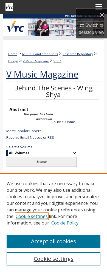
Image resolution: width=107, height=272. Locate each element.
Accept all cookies (53, 241)
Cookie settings (32, 216)
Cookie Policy (64, 223)
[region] (53, 222)
